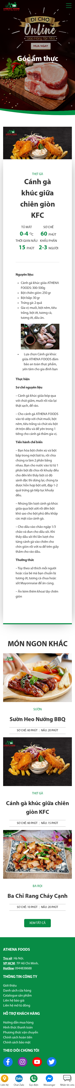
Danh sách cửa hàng (17, 990)
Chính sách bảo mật (16, 1042)
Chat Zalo (19, 1085)
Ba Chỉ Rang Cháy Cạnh (38, 896)
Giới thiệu (10, 985)
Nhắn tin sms (67, 1085)
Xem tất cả (37, 923)
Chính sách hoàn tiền (17, 1037)
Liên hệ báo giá (13, 1000)
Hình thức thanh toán (18, 1027)
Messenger (49, 1085)
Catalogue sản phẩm (17, 995)
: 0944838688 (17, 968)
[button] (69, 6)
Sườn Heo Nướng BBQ (37, 720)
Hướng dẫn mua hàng (18, 1022)
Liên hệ (5, 1085)
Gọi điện (33, 1085)
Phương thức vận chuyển (20, 1032)
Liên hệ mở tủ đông (16, 1005)
